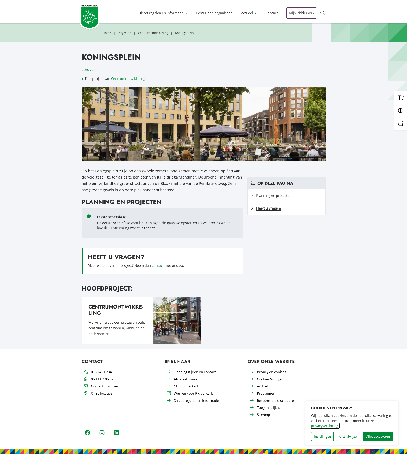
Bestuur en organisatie (214, 13)
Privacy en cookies (271, 372)
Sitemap (263, 414)
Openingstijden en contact (195, 372)
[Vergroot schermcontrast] (400, 110)
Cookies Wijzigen (270, 379)
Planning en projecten (273, 195)
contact (158, 265)
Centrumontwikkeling (128, 78)
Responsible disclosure (275, 400)
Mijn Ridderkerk (301, 13)
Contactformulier (104, 386)
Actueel (247, 13)
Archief (262, 386)
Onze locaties (101, 393)
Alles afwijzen (348, 436)
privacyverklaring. (325, 425)
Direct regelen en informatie (161, 13)
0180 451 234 (101, 372)
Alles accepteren (378, 436)
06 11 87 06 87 (102, 379)
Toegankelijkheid (270, 407)
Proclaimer (266, 393)
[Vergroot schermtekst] (400, 97)
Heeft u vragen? (268, 208)
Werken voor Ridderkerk (193, 393)
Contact (271, 13)
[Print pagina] (400, 123)
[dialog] (352, 423)
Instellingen (322, 436)
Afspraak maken (186, 379)
